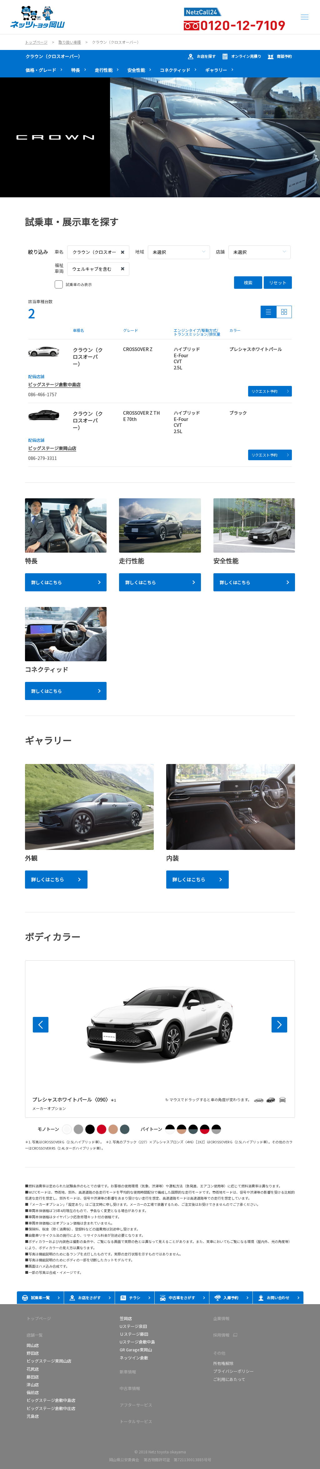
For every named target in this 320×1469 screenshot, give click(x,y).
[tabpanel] (160, 137)
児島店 (33, 1416)
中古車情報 (130, 1388)
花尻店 (33, 1369)
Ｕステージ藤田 (134, 1334)
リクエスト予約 (264, 391)
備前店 (33, 1392)
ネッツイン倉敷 (134, 1358)
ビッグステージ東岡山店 (52, 448)
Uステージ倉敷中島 (137, 1342)
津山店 (33, 1385)
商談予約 (284, 56)
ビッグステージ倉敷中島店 (54, 384)
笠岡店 (126, 1318)
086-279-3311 (42, 458)
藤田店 (33, 1377)
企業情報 (221, 1318)
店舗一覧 (35, 1335)
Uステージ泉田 (133, 1326)
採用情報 (221, 1335)
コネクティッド (175, 70)
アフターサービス (136, 1405)
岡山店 (33, 1345)
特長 (75, 70)
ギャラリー (216, 70)
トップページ (39, 1318)
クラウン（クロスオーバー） (54, 56)
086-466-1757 (42, 394)
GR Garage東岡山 (136, 1350)
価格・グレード (41, 70)
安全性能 (136, 70)
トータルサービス (136, 1421)
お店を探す (206, 56)
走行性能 (103, 70)
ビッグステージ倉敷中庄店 (51, 1408)
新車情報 (128, 1372)
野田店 (33, 1353)
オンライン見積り (246, 56)
